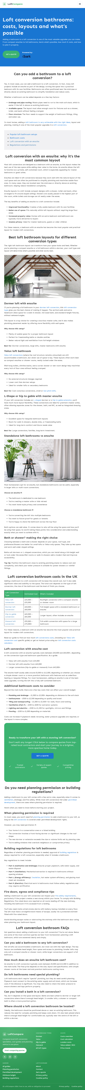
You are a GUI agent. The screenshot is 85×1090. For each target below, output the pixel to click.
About (38, 1066)
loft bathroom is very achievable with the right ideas (48, 122)
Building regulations (11, 1078)
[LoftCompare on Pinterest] (15, 1057)
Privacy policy (41, 1075)
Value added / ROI (67, 1045)
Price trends (65, 1048)
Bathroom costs (17, 138)
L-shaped (37, 400)
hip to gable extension (62, 400)
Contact (39, 1069)
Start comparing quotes (15, 1050)
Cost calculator (66, 1039)
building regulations (68, 852)
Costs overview (66, 1036)
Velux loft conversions (13, 355)
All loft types (41, 1048)
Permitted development (12, 1072)
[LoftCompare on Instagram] (10, 1057)
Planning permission (11, 1069)
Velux (38, 1039)
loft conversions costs (45, 638)
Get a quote (41, 1072)
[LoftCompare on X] (5, 1057)
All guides (6, 1066)
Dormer (39, 1036)
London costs (65, 1042)
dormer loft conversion (49, 307)
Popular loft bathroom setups (23, 134)
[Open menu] (79, 4)
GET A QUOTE (11, 54)
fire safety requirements (65, 896)
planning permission (41, 817)
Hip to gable (41, 1042)
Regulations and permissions (23, 145)
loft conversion (60, 125)
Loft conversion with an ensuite (24, 141)
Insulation (36, 877)
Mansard (39, 1045)
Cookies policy (42, 1078)
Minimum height (9, 1075)
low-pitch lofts (49, 391)
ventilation (8, 800)
